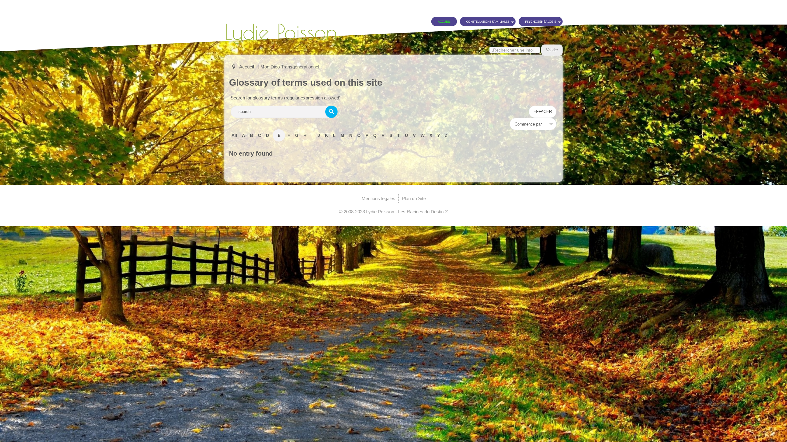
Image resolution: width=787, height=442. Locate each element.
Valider (552, 50)
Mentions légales (378, 198)
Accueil (444, 21)
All (234, 135)
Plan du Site (414, 198)
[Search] (331, 112)
